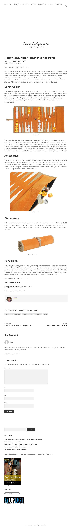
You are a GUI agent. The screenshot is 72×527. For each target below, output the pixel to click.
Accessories (26, 4)
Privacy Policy (58, 4)
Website (6, 403)
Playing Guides (42, 4)
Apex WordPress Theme (30, 525)
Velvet (45, 314)
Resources (33, 4)
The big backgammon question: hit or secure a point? (17, 447)
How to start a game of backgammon (17, 325)
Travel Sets (33, 310)
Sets (14, 310)
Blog (11, 4)
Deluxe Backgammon (36, 44)
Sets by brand (17, 4)
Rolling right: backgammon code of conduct (15, 449)
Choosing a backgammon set (14, 291)
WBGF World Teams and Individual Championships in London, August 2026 (23, 439)
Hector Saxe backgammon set (13, 314)
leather (25, 314)
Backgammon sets (11, 287)
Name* (6, 387)
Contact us (50, 4)
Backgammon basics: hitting (57, 325)
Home (6, 4)
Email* (6, 395)
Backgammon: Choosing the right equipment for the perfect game (20, 444)
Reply (17, 354)
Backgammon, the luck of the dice (12, 442)
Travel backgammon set (35, 314)
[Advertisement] (36, 23)
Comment (6, 368)
